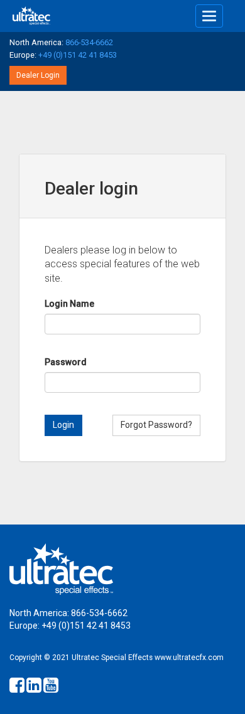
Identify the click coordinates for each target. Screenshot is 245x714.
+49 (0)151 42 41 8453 (77, 55)
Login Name (69, 304)
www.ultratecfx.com (189, 657)
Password (66, 362)
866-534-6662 (89, 42)
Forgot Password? (156, 425)
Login (63, 425)
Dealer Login (38, 75)
